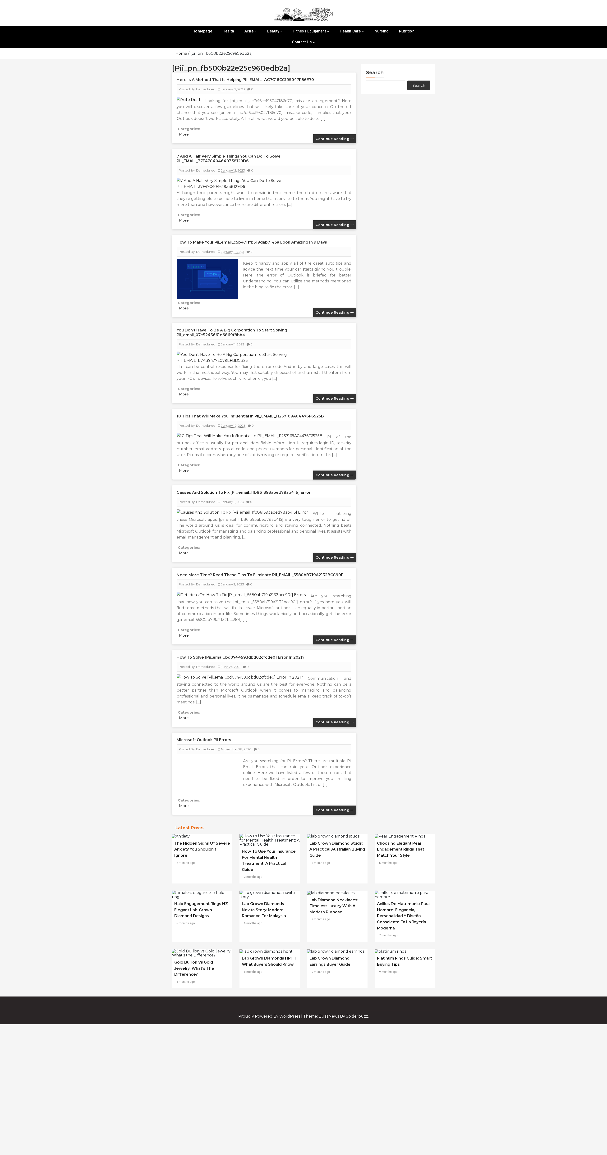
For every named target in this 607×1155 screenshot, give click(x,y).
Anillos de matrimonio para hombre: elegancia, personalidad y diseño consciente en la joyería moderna (403, 915)
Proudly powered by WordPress (269, 1016)
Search (375, 72)
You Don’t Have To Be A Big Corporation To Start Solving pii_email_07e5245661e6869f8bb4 (232, 332)
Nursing (382, 31)
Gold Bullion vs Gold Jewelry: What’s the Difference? (194, 968)
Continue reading (333, 139)
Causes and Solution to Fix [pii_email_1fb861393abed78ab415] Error (244, 492)
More (184, 134)
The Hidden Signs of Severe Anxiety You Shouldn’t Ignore (202, 849)
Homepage (202, 31)
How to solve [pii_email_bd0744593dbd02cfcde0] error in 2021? (240, 657)
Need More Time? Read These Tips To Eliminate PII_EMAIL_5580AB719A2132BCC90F (260, 575)
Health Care (350, 31)
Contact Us (302, 42)
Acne (248, 31)
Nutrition (406, 31)
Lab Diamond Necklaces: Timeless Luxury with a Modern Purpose (333, 906)
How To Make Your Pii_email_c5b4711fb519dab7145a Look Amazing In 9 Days (252, 242)
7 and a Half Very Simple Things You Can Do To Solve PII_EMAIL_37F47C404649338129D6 (229, 158)
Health (228, 31)
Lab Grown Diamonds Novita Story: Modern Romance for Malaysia (264, 909)
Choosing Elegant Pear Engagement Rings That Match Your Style (400, 849)
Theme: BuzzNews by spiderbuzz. (336, 1016)
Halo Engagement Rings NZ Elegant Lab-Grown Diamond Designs (201, 909)
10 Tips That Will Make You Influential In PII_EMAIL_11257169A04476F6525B (250, 416)
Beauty (273, 31)
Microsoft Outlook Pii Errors (204, 740)
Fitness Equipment (309, 31)
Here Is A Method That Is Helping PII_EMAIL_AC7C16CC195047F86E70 (245, 79)
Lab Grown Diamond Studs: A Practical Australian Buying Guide (337, 849)
